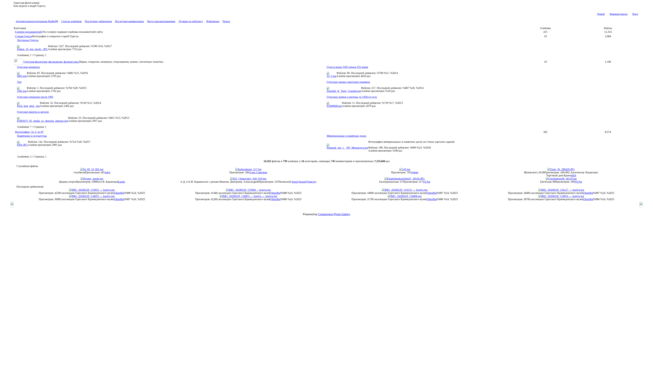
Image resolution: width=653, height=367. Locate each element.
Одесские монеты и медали (33, 111)
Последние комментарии (129, 21)
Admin (414, 172)
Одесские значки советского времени (348, 82)
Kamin (121, 181)
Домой (601, 14)
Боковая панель (618, 14)
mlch (107, 172)
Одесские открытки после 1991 (35, 96)
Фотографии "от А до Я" (29, 131)
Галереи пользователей (28, 31)
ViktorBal (119, 192)
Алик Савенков (258, 172)
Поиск (226, 21)
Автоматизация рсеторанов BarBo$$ (37, 21)
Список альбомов (71, 21)
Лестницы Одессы (27, 40)
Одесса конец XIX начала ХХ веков (347, 67)
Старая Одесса (23, 36)
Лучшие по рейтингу (191, 21)
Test (19, 82)
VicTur (426, 181)
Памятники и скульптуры (32, 135)
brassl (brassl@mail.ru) (304, 181)
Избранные (212, 21)
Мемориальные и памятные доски (346, 135)
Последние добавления (98, 21)
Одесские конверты (28, 67)
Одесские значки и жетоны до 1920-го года (352, 96)
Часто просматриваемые (161, 21)
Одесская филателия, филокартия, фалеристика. (51, 61)
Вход (635, 14)
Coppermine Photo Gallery (334, 214)
